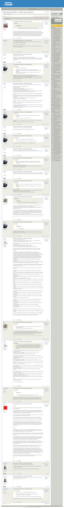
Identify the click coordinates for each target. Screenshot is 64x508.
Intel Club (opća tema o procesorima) (56, 124)
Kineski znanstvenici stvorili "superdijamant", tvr (57, 85)
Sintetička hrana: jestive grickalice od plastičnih (57, 107)
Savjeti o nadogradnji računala (56, 71)
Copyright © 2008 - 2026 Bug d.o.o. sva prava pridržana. (32, 507)
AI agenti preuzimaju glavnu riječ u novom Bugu (57, 67)
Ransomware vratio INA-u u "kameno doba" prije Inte (22, 54)
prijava (37, 9)
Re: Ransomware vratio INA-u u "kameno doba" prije (22, 21)
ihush (4, 196)
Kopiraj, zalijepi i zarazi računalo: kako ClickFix (57, 80)
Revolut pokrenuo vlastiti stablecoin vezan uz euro (57, 146)
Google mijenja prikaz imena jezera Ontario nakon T (57, 66)
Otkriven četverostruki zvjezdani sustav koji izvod (57, 134)
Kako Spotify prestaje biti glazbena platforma (57, 132)
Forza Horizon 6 (55, 97)
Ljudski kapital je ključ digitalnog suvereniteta (56, 37)
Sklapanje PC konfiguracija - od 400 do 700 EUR (57, 115)
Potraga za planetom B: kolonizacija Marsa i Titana (57, 58)
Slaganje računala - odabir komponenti (57, 119)
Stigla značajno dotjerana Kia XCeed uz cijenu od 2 (57, 149)
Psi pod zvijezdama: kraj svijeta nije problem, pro (57, 56)
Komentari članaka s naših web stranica (23, 9)
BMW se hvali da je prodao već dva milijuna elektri (57, 106)
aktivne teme (45, 9)
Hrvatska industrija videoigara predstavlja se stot (57, 155)
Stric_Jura (5, 463)
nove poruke (54, 9)
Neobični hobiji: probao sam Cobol (57, 42)
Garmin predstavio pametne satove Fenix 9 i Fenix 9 (57, 117)
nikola (4, 238)
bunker (4, 403)
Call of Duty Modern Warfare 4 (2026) (57, 45)
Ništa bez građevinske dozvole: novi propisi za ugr (57, 129)
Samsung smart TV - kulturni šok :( (56, 83)
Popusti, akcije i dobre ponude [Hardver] (56, 60)
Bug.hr (3, 9)
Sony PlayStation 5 (56, 135)
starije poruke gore (47, 16)
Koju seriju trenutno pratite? (57, 74)
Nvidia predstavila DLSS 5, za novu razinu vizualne (57, 64)
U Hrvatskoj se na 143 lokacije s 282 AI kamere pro (57, 136)
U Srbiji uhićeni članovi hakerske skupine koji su (57, 77)
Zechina (4, 21)
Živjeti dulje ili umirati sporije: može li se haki (57, 34)
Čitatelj (4, 54)
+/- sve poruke (35, 16)
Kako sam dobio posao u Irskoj (57, 89)
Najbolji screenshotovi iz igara (57, 110)
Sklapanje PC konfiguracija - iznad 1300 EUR (57, 49)
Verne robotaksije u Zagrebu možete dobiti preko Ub (57, 30)
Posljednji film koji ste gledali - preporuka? (57, 94)
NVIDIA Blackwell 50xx (56, 141)
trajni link (43, 51)
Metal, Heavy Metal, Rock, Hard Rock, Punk (57, 158)
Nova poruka (47, 503)
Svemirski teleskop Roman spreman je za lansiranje (57, 52)
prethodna (4, 16)
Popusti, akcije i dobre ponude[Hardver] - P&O (57, 138)
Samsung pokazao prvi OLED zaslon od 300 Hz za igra (57, 73)
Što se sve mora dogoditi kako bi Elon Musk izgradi (57, 35)
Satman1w (5, 40)
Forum (7, 9)
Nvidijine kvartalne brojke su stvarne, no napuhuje (57, 99)
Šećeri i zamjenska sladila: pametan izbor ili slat (57, 76)
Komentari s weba (12, 9)
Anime (54, 27)
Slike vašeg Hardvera (56, 108)
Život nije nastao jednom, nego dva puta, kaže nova (57, 32)
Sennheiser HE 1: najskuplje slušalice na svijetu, (57, 44)
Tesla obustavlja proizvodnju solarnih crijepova (57, 103)
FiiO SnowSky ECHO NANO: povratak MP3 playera (56, 113)
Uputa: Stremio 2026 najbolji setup (57, 50)
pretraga (60, 9)
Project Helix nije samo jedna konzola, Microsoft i (57, 69)
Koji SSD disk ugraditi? (56, 104)
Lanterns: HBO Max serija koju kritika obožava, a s (57, 142)
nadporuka (47, 51)
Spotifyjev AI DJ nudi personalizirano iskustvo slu (57, 91)
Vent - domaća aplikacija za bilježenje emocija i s (57, 40)
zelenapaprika (5, 388)
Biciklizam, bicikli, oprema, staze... (57, 127)
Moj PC (4, 62)
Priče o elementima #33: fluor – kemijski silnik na (57, 160)
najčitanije (49, 9)
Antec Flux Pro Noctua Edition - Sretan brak (56, 101)
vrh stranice (60, 506)
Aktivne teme (54, 25)
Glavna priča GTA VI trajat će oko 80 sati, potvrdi (57, 157)
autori (57, 9)
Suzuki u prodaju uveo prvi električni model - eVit (57, 130)
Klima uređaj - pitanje (56, 120)
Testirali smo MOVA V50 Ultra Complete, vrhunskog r (57, 147)
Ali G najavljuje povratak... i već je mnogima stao (57, 39)
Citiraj (46, 67)
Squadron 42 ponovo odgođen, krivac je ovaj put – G (57, 87)
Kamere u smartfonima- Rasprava (57, 96)
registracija (41, 9)
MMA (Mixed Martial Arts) (57, 111)
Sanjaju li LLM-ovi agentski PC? (57, 47)
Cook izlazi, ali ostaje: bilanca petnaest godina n (57, 125)
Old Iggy (4, 64)
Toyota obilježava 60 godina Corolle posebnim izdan (57, 153)
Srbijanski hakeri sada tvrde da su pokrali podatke (57, 144)
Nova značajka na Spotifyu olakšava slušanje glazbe (57, 93)
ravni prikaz (40, 16)
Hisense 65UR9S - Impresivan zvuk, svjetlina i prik (57, 62)
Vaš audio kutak (55, 118)
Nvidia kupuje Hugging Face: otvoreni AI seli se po (57, 151)
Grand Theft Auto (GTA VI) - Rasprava (57, 82)
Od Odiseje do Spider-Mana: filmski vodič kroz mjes (57, 122)
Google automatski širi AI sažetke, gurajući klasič (57, 54)
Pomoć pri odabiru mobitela (57, 100)
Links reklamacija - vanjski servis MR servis (57, 140)
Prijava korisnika (55, 17)
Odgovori (46, 55)
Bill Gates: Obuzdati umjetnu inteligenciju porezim (57, 29)
